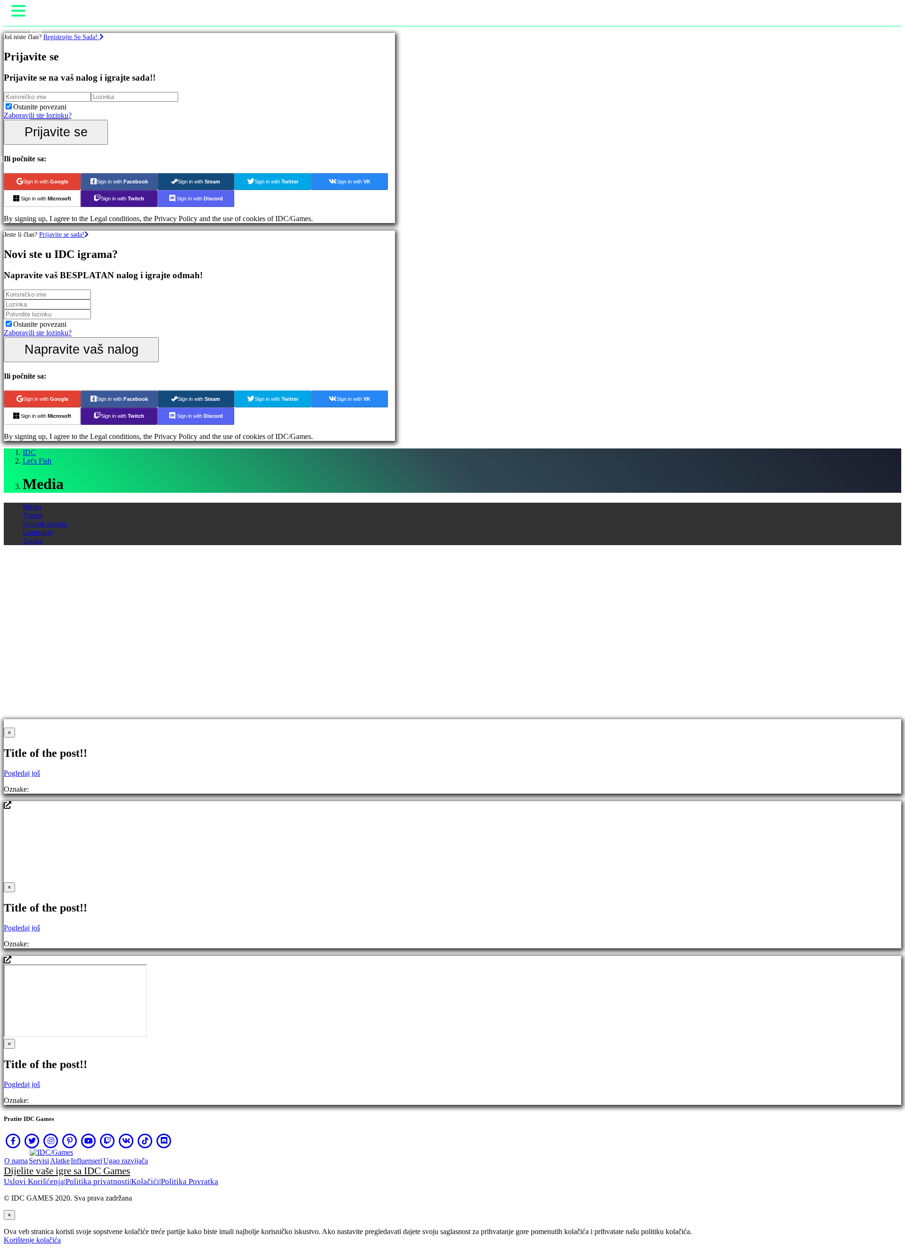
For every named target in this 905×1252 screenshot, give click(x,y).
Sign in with (45, 181)
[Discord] (164, 1140)
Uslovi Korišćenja (34, 1181)
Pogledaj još (22, 773)
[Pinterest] (69, 1140)
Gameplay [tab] (38, 532)
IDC (29, 452)
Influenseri (86, 1161)
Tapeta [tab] (32, 515)
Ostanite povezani (39, 107)
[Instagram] (50, 1140)
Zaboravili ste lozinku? (38, 115)
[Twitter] (32, 1140)
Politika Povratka (189, 1181)
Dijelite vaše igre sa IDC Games (67, 1171)
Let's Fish (37, 461)
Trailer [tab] (32, 541)
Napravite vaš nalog (82, 349)
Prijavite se (56, 131)
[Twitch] (107, 1140)
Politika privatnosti (98, 1181)
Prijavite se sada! (61, 234)
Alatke (60, 1161)
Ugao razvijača (125, 1161)
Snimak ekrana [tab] (45, 524)
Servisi (39, 1161)
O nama (16, 1161)
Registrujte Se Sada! (71, 37)
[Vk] (126, 1140)
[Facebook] (13, 1140)
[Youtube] (88, 1140)
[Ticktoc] (145, 1140)
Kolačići (145, 1181)
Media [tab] (32, 507)
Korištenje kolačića (32, 1240)
